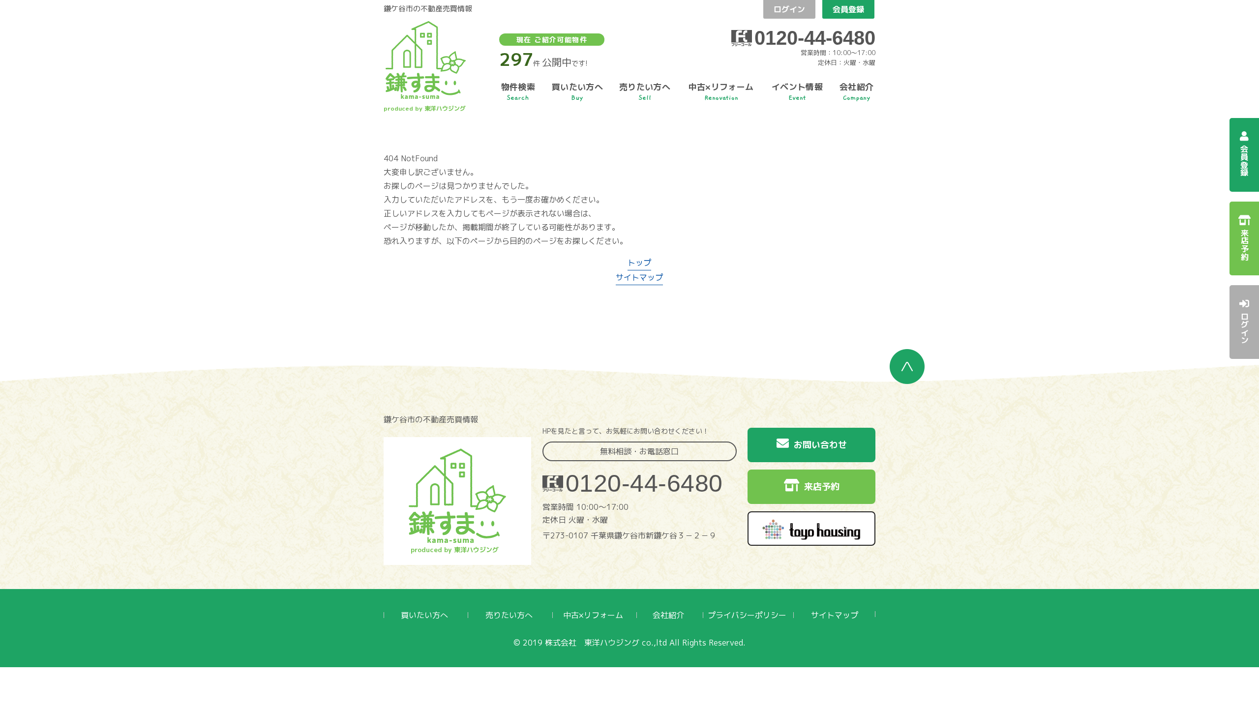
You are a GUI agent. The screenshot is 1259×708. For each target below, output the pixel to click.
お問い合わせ (820, 445)
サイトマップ (639, 277)
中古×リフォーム (593, 615)
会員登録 (848, 9)
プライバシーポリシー (747, 615)
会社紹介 (668, 615)
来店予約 (821, 486)
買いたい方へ (424, 615)
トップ (639, 262)
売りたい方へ (509, 615)
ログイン (789, 9)
